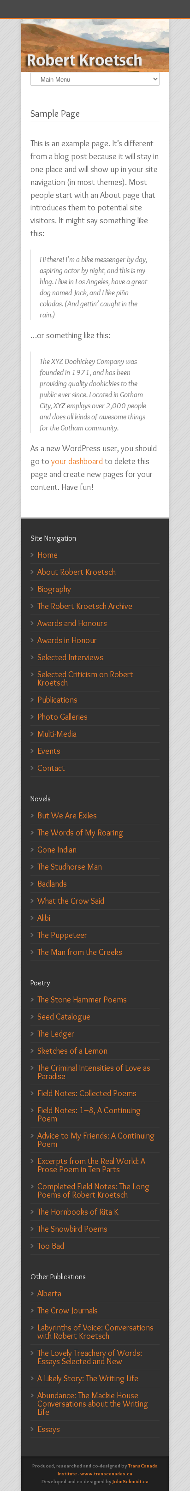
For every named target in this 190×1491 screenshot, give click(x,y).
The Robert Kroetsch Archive (84, 606)
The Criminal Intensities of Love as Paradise (93, 1072)
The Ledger (55, 1034)
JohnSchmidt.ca (130, 1481)
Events (48, 751)
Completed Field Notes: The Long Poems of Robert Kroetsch (93, 1190)
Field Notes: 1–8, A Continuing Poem (89, 1114)
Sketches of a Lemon (72, 1051)
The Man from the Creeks (79, 952)
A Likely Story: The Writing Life (87, 1378)
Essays (48, 1429)
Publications (57, 700)
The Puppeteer (62, 935)
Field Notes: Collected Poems (87, 1093)
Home (47, 555)
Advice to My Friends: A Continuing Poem (95, 1140)
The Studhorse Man (69, 867)
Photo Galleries (62, 717)
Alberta (49, 1293)
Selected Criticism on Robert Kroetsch (85, 678)
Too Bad (50, 1246)
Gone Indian (57, 850)
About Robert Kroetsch (76, 572)
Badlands (52, 884)
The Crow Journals (67, 1311)
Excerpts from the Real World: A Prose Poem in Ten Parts (91, 1165)
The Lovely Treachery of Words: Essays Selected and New (89, 1357)
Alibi (43, 918)
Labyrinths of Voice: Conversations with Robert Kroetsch (95, 1332)
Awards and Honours (72, 623)
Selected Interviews (70, 657)
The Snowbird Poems (72, 1229)
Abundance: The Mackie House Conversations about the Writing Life (92, 1403)
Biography (54, 589)
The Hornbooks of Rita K (78, 1212)
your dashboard (77, 461)
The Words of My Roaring (80, 833)
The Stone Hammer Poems (82, 1000)
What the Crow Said (70, 901)
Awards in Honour (67, 640)
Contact (51, 768)
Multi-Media (57, 734)
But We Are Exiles (67, 816)
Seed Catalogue (63, 1017)
